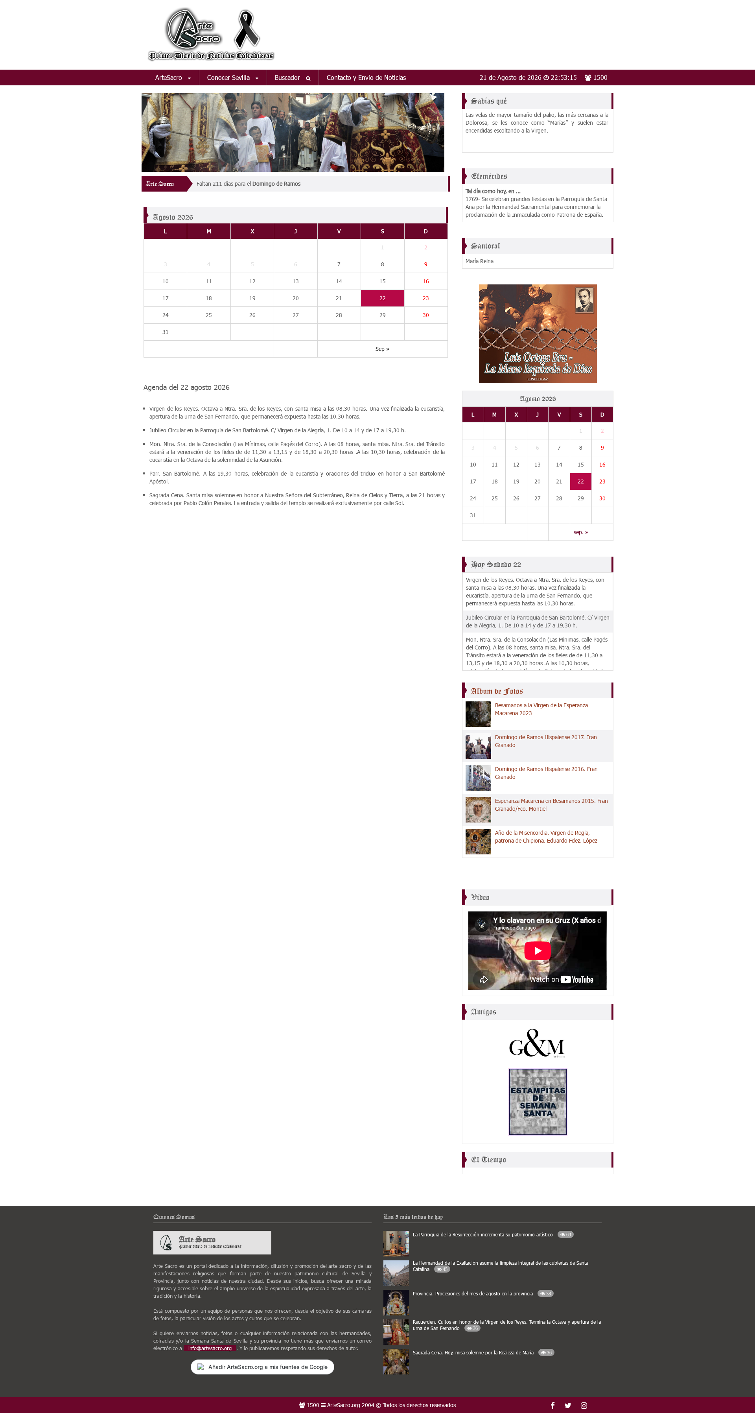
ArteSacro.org (343, 1405)
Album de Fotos (497, 691)
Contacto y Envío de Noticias (366, 77)
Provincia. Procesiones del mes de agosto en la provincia (482, 1293)
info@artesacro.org (210, 1348)
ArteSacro (169, 77)
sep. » (581, 532)
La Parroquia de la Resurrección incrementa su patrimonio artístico (492, 1234)
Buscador (288, 77)
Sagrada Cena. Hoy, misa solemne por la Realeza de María (482, 1352)
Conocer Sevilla (229, 77)
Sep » (382, 348)
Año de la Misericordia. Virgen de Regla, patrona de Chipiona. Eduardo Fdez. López (546, 836)
